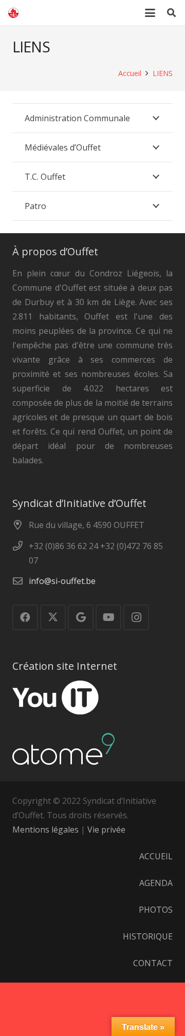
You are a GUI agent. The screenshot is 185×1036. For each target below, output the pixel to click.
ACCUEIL (156, 856)
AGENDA (156, 883)
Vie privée (106, 829)
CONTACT (153, 963)
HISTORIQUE (148, 936)
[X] (53, 617)
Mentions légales (45, 829)
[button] (150, 13)
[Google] (81, 617)
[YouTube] (108, 617)
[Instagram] (136, 617)
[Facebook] (25, 617)
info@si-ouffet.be (62, 581)
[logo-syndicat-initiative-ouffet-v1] (13, 13)
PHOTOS (156, 909)
